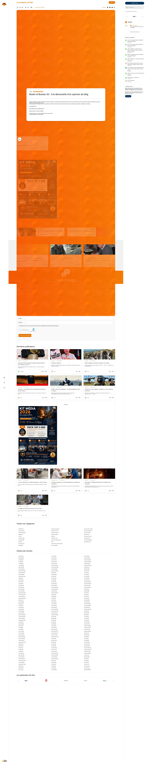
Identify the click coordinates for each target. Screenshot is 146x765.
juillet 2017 (53, 640)
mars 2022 (20, 653)
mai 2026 (20, 561)
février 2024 (20, 611)
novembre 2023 (21, 616)
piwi (128, 63)
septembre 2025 (21, 576)
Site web (20, 322)
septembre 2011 (86, 653)
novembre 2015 (86, 561)
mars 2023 (20, 631)
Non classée (53, 545)
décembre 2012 (86, 625)
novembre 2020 (53, 567)
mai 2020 (52, 578)
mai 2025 (20, 583)
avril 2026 (20, 563)
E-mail (19, 318)
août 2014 (85, 589)
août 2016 (53, 660)
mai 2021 (52, 556)
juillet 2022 (20, 645)
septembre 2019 (54, 592)
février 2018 (53, 627)
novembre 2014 (86, 583)
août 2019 (53, 594)
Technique (85, 538)
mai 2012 (85, 638)
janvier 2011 (86, 667)
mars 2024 (20, 609)
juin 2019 (52, 598)
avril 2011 (85, 662)
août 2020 (53, 572)
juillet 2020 (53, 574)
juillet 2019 (53, 596)
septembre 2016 (54, 658)
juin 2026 (19, 559)
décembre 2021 (21, 658)
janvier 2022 (20, 656)
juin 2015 (85, 570)
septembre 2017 (54, 636)
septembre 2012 (86, 631)
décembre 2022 (21, 636)
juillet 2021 (20, 667)
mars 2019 (53, 603)
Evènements (53, 530)
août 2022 (20, 644)
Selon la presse (86, 536)
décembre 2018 (53, 609)
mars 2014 (86, 598)
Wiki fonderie (86, 541)
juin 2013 (85, 614)
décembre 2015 (86, 559)
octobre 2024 (20, 596)
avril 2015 (85, 574)
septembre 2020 (54, 570)
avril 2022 (20, 651)
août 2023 (20, 622)
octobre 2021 (20, 662)
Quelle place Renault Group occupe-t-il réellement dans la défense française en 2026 (135, 69)
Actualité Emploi (21, 532)
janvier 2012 (86, 645)
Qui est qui (86, 532)
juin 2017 (52, 642)
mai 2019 (52, 600)
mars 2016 (53, 669)
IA (51, 541)
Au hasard (20, 538)
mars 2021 (53, 559)
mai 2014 (85, 594)
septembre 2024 (21, 598)
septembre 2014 (86, 587)
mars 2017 (53, 647)
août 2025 (20, 578)
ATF (19, 536)
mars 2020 (53, 581)
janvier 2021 (53, 563)
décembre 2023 (21, 614)
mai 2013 (85, 616)
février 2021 (53, 561)
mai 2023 (20, 627)
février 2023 (20, 633)
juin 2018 (52, 620)
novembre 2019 (53, 589)
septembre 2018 (54, 614)
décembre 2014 (86, 581)
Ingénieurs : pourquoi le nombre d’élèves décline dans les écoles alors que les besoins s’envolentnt (135, 50)
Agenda (19, 534)
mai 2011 (85, 660)
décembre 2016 (53, 653)
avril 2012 (85, 640)
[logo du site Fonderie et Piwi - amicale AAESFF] (4, 5)
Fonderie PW (137, 77)
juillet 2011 (86, 656)
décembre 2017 (53, 631)
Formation (53, 538)
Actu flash (20, 530)
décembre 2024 (21, 592)
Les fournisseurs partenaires (38, 91)
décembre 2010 (86, 669)
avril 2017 (52, 645)
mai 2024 (20, 605)
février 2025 (20, 589)
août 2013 (85, 611)
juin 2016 (52, 664)
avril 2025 (20, 585)
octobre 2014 (86, 585)
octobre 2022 (20, 640)
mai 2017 (52, 644)
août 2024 (20, 600)
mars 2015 (86, 576)
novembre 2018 (53, 611)
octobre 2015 (86, 563)
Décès (19, 541)
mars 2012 (86, 642)
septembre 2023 (21, 620)
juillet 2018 (53, 618)
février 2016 (86, 556)
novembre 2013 (86, 605)
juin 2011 (85, 658)
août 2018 (53, 616)
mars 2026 (20, 565)
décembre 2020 (53, 565)
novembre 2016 (53, 655)
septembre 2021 (21, 664)
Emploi (19, 545)
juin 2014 (85, 592)
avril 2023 (20, 629)
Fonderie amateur (54, 532)
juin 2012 (85, 636)
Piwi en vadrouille (87, 530)
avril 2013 (85, 618)
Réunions (85, 534)
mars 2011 (86, 664)
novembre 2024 (21, 594)
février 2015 (86, 578)
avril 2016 (52, 667)
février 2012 (86, 644)
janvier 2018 (53, 629)
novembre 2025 (21, 572)
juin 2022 (19, 647)
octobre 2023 (20, 618)
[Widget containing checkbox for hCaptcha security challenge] (27, 330)
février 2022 (20, 655)
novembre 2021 (21, 660)
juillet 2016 (53, 662)
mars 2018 (53, 625)
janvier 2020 (53, 585)
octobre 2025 (20, 574)
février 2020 (53, 583)
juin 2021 (19, 669)
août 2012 (85, 633)
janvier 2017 (53, 651)
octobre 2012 (86, 629)
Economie (20, 543)
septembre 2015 (86, 565)
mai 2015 (85, 572)
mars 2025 (20, 587)
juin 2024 (19, 603)
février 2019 (53, 605)
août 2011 (85, 655)
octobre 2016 (53, 656)
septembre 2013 (86, 609)
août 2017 (53, 638)
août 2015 (85, 567)
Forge (52, 536)
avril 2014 (85, 596)
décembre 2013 (86, 603)
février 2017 (53, 649)
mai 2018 (52, 622)
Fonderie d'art (53, 534)
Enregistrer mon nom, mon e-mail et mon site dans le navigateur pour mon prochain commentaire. (39, 325)
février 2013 (86, 622)
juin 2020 (52, 576)
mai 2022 (20, 649)
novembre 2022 (21, 638)
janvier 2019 (53, 607)
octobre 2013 (86, 607)
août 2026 (20, 556)
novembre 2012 (86, 627)
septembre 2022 (21, 642)
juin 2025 (19, 581)
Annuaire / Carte (134, 3)
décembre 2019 (53, 587)
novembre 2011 (86, 649)
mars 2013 (86, 620)
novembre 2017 (53, 633)
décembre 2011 (86, 647)
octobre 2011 (86, 651)
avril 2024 (20, 607)
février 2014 (86, 600)
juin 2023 (19, 625)
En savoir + (128, 96)
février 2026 (20, 567)
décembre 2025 (21, 570)
